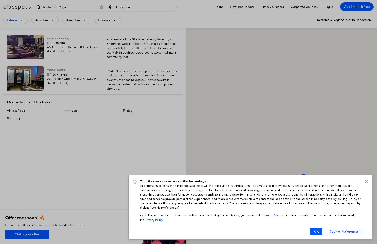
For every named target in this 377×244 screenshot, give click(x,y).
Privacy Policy (154, 220)
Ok (316, 231)
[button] (366, 181)
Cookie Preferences (344, 231)
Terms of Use (271, 215)
